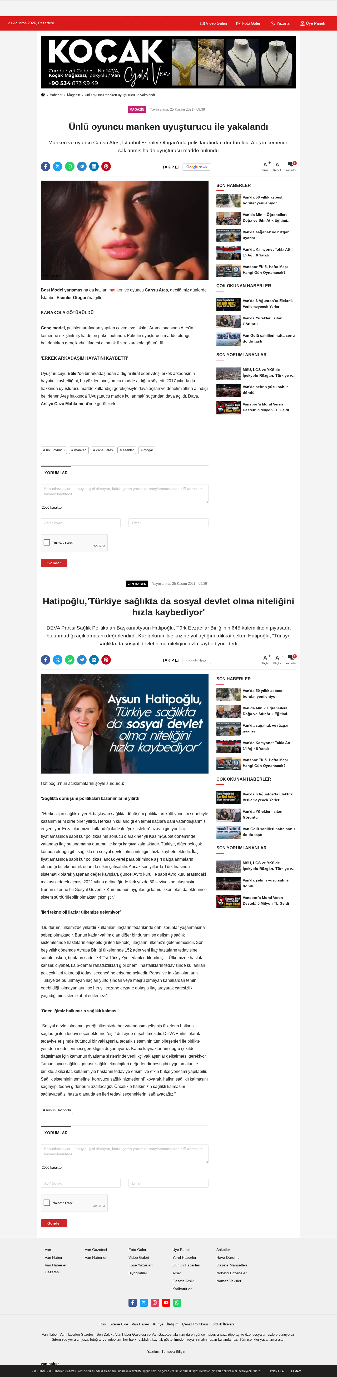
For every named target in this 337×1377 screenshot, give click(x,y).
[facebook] (45, 166)
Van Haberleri (96, 1258)
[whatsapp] (70, 166)
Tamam (296, 1371)
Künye (158, 1324)
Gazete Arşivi (183, 1281)
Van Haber (53, 1258)
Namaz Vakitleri (229, 1281)
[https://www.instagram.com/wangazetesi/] (155, 1303)
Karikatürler (182, 1289)
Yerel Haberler (184, 1258)
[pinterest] (106, 166)
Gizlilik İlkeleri (222, 1324)
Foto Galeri (251, 23)
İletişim (173, 1324)
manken (116, 290)
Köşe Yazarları (140, 1265)
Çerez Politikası (195, 1324)
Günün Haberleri (186, 1265)
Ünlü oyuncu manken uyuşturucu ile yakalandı (120, 95)
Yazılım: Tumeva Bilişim (166, 1352)
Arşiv (176, 1273)
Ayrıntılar (277, 1371)
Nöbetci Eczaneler (231, 1273)
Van (48, 1250)
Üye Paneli (315, 23)
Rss (103, 1324)
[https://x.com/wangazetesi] (144, 1303)
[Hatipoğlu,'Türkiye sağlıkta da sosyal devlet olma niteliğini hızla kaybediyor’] (125, 723)
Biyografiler (137, 1273)
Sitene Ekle (119, 1324)
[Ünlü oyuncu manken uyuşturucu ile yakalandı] (125, 230)
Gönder (54, 563)
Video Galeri (216, 23)
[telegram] (82, 166)
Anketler (223, 1250)
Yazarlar (283, 23)
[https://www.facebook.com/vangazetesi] (132, 1303)
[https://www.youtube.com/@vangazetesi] (166, 1303)
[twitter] (57, 166)
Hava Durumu (228, 1258)
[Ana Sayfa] (43, 95)
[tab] (56, 473)
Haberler (56, 95)
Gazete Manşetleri (231, 1265)
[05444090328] (177, 1303)
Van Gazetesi (96, 1250)
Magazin (73, 95)
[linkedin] (94, 166)
